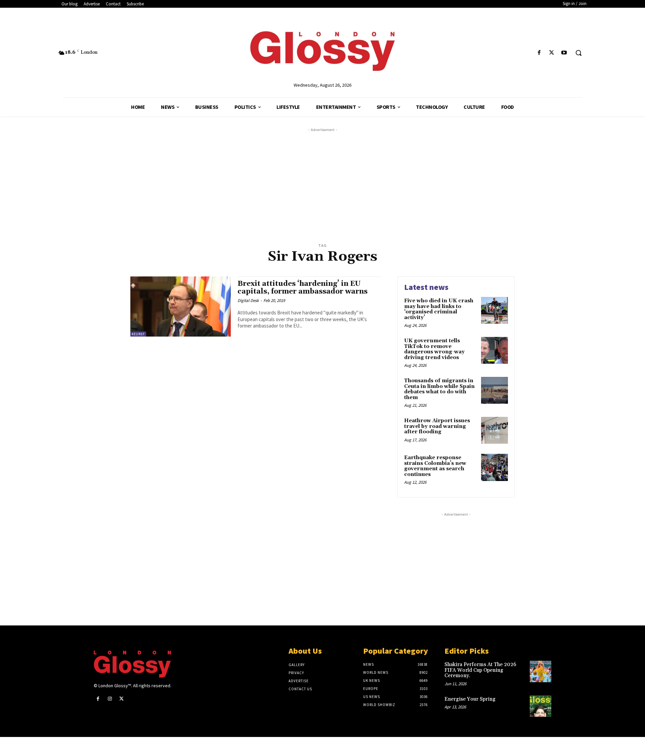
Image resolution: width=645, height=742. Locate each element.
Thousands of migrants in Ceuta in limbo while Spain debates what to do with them (439, 389)
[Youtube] (564, 52)
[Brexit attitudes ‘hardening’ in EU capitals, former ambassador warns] (180, 306)
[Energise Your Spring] (540, 706)
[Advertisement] (330, 180)
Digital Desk (248, 300)
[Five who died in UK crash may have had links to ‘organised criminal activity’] (494, 310)
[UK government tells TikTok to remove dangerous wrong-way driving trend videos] (494, 350)
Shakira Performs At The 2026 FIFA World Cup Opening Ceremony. (480, 670)
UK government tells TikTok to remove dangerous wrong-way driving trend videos (434, 349)
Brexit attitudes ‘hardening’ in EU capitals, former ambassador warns (303, 287)
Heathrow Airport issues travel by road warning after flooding (437, 426)
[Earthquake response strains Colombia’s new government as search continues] (494, 467)
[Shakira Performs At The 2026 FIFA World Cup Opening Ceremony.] (540, 671)
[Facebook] (539, 52)
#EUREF (138, 334)
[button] (578, 53)
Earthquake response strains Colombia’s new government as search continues (435, 466)
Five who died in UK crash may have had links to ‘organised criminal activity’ (438, 309)
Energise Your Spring (470, 699)
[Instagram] (109, 699)
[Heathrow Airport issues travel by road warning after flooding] (494, 430)
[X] (551, 52)
